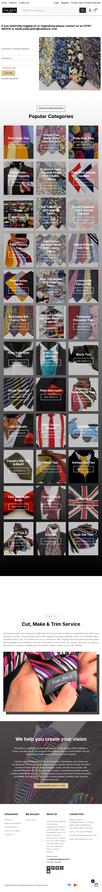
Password (6, 58)
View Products (18, 290)
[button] (2, 17)
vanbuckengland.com (58, 859)
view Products (51, 541)
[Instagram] (61, 868)
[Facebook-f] (48, 868)
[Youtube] (48, 871)
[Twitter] (53, 868)
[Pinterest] (57, 868)
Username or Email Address (15, 48)
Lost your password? (9, 79)
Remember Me (9, 68)
